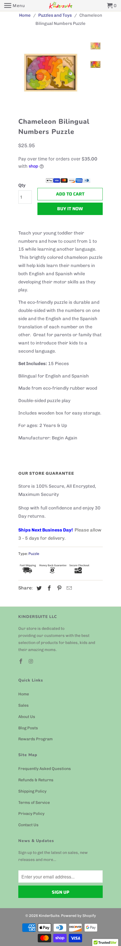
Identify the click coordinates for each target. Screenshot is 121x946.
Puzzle (33, 554)
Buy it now (70, 208)
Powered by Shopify (78, 916)
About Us (26, 716)
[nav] (14, 5)
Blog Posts (28, 728)
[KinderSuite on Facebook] (21, 661)
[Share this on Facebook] (48, 588)
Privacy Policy (31, 813)
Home (23, 694)
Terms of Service (34, 802)
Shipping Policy (32, 791)
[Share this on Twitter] (38, 588)
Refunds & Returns (35, 780)
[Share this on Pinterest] (58, 588)
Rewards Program (35, 739)
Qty (22, 185)
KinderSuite (49, 916)
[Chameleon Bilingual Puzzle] (74, 73)
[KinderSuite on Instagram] (31, 661)
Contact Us (28, 825)
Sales (23, 705)
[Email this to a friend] (68, 588)
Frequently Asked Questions (44, 768)
